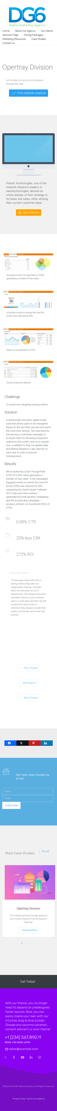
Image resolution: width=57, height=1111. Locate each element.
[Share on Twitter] (22, 743)
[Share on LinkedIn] (47, 743)
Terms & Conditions (36, 1099)
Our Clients (47, 30)
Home (6, 30)
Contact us (8, 43)
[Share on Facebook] (10, 743)
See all (45, 851)
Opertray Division (28, 908)
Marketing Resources (14, 38)
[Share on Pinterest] (35, 743)
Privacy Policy (19, 1099)
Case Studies (38, 38)
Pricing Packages (33, 34)
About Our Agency (25, 30)
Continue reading (29, 930)
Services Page (10, 34)
